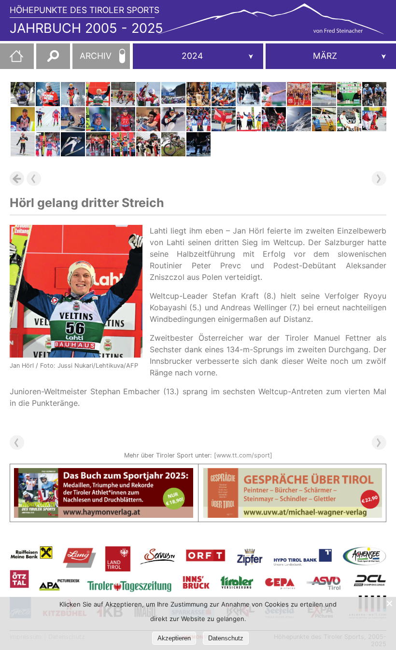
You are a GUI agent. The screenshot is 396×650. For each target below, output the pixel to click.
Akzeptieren (174, 638)
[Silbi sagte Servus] (349, 94)
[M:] (331, 56)
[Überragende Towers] (198, 94)
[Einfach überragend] (23, 144)
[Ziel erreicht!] (374, 94)
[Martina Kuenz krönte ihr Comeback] (299, 94)
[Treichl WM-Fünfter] (249, 94)
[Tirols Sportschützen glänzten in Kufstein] (148, 144)
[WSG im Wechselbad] (349, 119)
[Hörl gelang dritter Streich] (98, 94)
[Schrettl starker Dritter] (98, 144)
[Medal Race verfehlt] (73, 119)
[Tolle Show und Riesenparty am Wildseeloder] (299, 119)
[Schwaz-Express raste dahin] (148, 119)
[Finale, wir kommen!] (324, 119)
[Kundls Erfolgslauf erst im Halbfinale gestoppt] (123, 94)
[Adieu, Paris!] (274, 119)
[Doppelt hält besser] (48, 144)
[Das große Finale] (374, 119)
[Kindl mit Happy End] (23, 94)
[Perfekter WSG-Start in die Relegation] (274, 94)
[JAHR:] (198, 56)
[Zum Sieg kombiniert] (148, 94)
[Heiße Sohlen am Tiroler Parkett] (198, 144)
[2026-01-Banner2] (292, 474)
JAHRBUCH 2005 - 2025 (86, 28)
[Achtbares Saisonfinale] (173, 119)
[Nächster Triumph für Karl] (48, 94)
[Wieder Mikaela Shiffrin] (198, 119)
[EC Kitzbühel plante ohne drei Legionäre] (324, 94)
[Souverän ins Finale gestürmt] (23, 119)
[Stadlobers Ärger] (48, 119)
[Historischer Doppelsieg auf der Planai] (73, 94)
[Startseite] (11, 60)
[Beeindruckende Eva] (73, 144)
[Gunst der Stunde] (224, 119)
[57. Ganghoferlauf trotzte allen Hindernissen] (173, 94)
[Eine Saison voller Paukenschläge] (123, 144)
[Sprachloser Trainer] (249, 119)
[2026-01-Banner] (103, 474)
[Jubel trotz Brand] (224, 94)
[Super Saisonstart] (173, 144)
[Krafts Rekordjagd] (98, 119)
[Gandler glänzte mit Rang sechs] (123, 119)
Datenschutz (225, 638)
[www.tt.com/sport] (243, 455)
